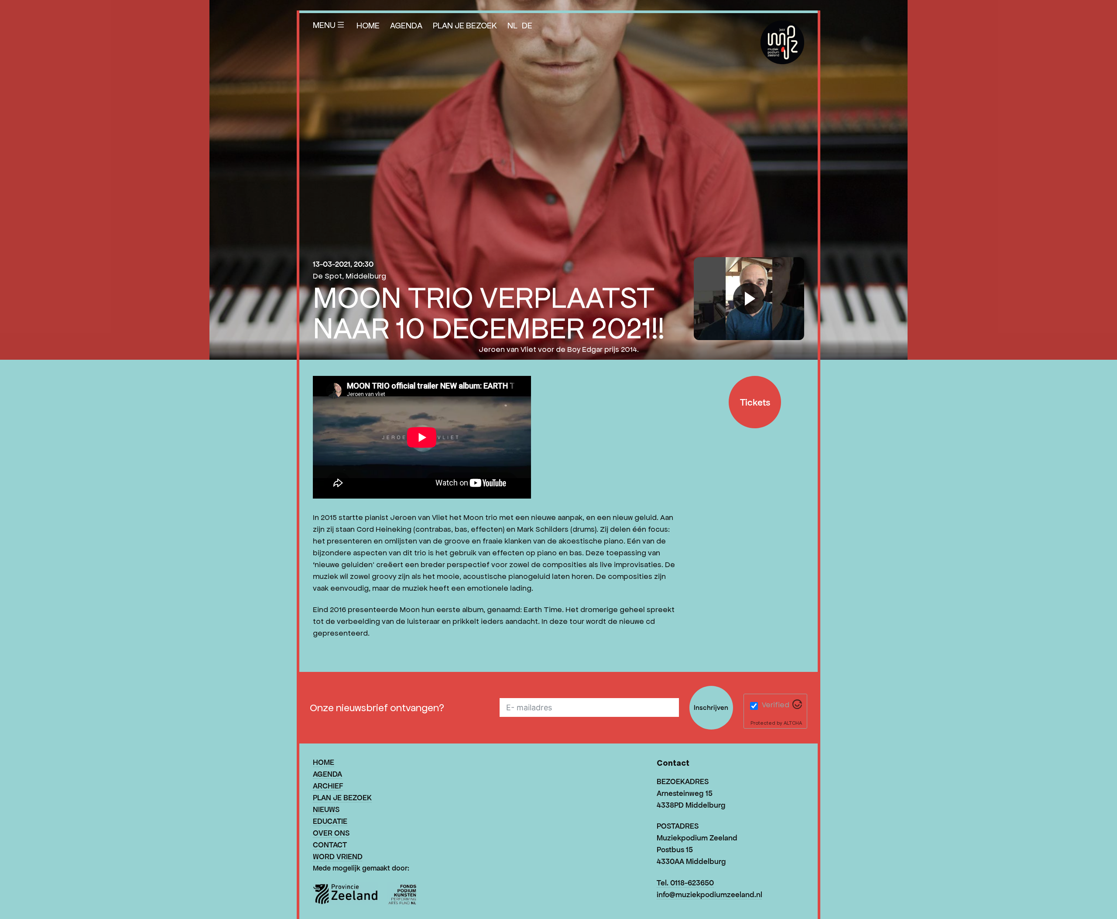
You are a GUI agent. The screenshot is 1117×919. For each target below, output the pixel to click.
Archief (328, 786)
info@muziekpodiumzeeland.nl (709, 894)
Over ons (331, 833)
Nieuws (326, 809)
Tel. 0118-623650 (685, 883)
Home (368, 25)
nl (512, 25)
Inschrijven (711, 707)
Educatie (330, 821)
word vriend (338, 856)
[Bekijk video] (749, 298)
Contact (330, 845)
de (527, 25)
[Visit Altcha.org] (797, 706)
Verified (775, 704)
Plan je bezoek (465, 25)
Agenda (406, 25)
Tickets (755, 402)
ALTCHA (793, 723)
